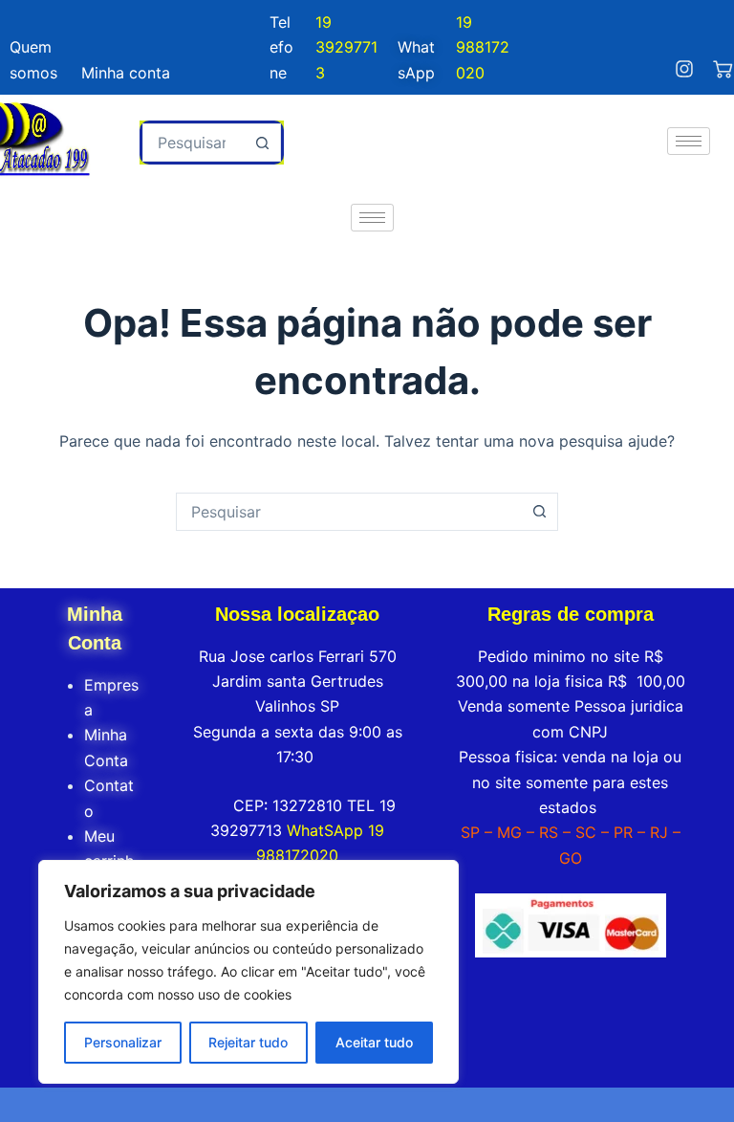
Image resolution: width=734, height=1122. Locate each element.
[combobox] (194, 142)
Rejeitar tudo (248, 1042)
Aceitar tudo (374, 1042)
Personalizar (123, 1042)
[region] (248, 972)
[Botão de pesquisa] (262, 142)
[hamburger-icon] (688, 141)
